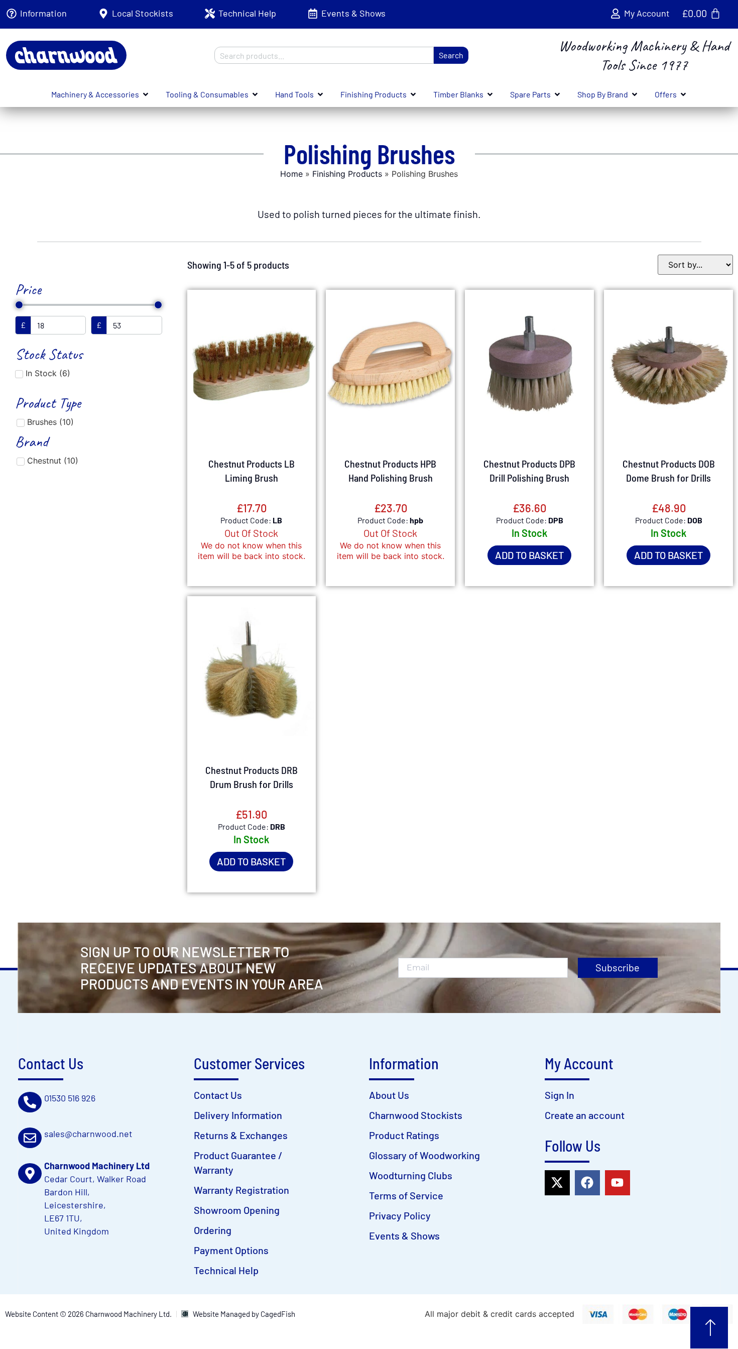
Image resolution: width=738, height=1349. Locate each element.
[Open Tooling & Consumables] (255, 94)
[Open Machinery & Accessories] (146, 94)
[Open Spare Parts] (557, 94)
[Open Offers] (683, 94)
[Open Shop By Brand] (635, 94)
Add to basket (529, 555)
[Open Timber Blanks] (490, 94)
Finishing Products (347, 174)
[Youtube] (617, 1182)
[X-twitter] (557, 1182)
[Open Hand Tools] (320, 94)
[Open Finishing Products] (413, 94)
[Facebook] (587, 1182)
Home (291, 174)
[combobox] (324, 55)
